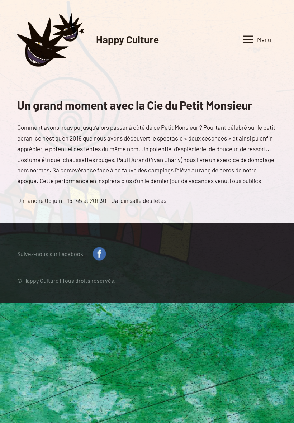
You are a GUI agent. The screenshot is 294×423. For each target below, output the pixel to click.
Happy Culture (127, 39)
